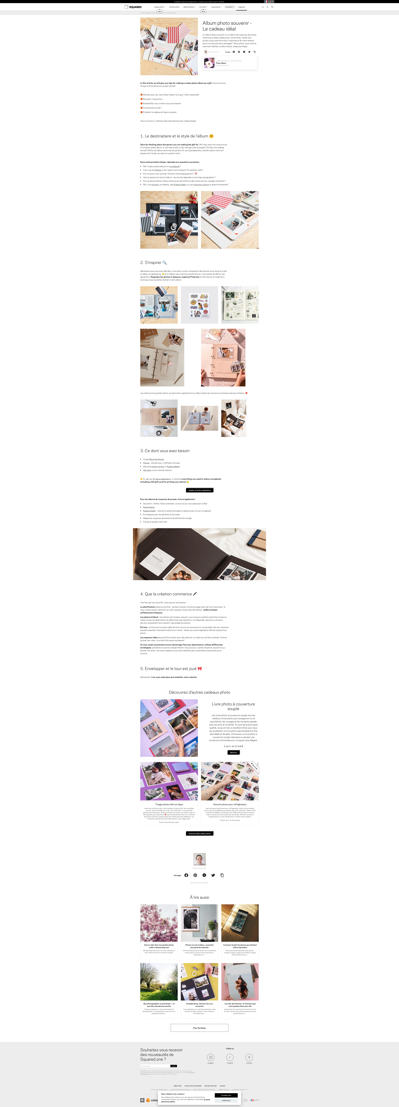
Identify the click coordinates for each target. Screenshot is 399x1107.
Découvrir (233, 752)
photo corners (158, 466)
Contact (222, 1085)
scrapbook (174, 166)
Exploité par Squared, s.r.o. (240, 1089)
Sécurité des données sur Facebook (204, 1089)
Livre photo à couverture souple (233, 706)
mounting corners (201, 184)
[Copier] (255, 52)
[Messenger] (244, 52)
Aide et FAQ (177, 1085)
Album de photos (156, 459)
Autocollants (149, 507)
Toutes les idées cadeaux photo (200, 833)
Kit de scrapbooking (162, 478)
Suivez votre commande (193, 1085)
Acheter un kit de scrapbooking (200, 490)
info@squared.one (223, 1089)
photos (158, 169)
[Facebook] (234, 52)
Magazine (148, 13)
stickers (155, 184)
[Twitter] (249, 52)
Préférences (226, 1100)
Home (142, 13)
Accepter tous (226, 1095)
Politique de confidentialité (159, 1089)
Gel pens (147, 470)
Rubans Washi (180, 184)
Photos (146, 462)
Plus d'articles (199, 1028)
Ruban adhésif (173, 466)
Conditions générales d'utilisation (180, 1089)
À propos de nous (210, 1085)
